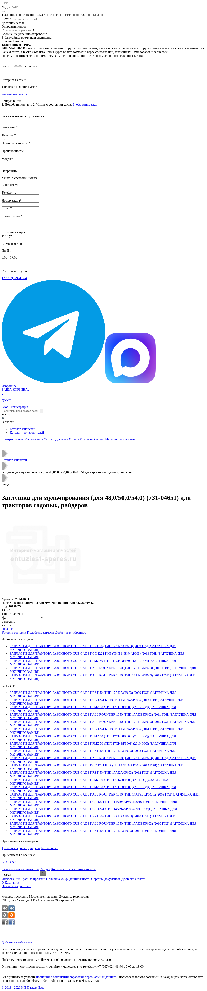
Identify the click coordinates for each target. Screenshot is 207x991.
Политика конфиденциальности (68, 879)
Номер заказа (11, 200)
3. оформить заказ (85, 104)
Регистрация (19, 407)
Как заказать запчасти (80, 869)
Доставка (61, 439)
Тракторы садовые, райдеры (21, 848)
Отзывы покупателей (16, 886)
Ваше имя (8, 184)
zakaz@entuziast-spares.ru (14, 93)
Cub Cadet (8, 862)
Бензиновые (49, 848)
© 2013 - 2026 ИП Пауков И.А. (23, 987)
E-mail (6, 208)
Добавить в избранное (17, 942)
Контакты (86, 439)
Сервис (99, 439)
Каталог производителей (27, 432)
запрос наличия (12, 613)
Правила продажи (32, 879)
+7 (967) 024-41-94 (14, 278)
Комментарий (11, 216)
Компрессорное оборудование (22, 439)
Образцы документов (106, 879)
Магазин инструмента (120, 439)
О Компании (10, 882)
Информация (11, 879)
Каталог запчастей (22, 429)
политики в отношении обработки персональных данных (76, 977)
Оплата (74, 439)
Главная (7, 869)
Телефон (7, 192)
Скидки (49, 439)
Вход (5, 407)
